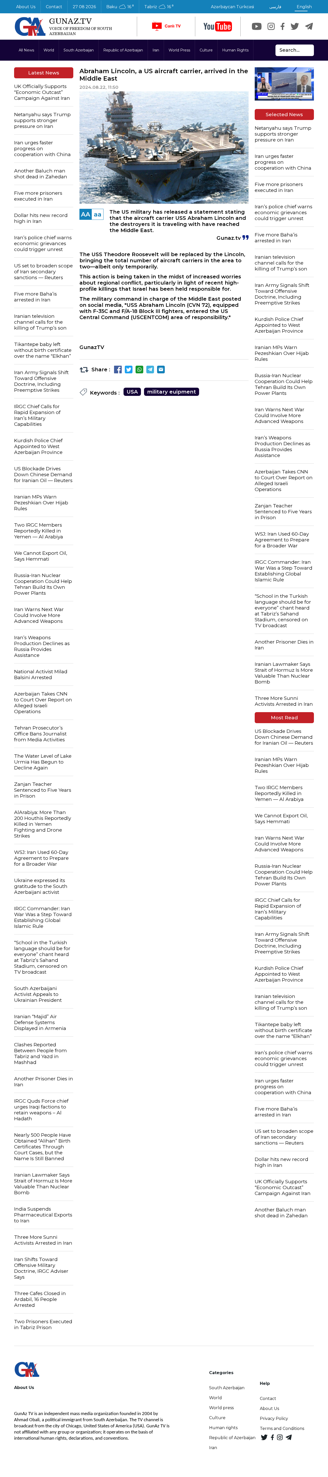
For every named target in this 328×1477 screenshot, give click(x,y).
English (304, 6)
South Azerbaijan (79, 50)
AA (85, 214)
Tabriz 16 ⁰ (158, 6)
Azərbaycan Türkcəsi (232, 6)
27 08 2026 (84, 6)
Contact (54, 6)
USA (132, 392)
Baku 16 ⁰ (120, 6)
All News (26, 50)
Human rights (223, 1427)
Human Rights (235, 50)
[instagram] (271, 26)
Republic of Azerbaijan (123, 50)
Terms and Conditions (282, 1428)
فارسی (275, 6)
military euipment (171, 392)
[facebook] (282, 26)
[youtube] (217, 26)
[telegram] (309, 26)
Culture (206, 50)
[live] (166, 26)
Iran (155, 50)
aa (97, 214)
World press (221, 1407)
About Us (25, 6)
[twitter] (294, 26)
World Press (179, 50)
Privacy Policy (274, 1418)
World (49, 50)
